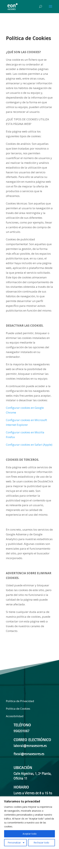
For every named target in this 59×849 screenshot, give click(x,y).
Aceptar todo (30, 833)
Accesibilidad (14, 716)
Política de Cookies (18, 708)
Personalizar (14, 842)
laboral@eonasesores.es (30, 746)
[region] (29, 822)
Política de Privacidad (20, 701)
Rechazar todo (41, 842)
